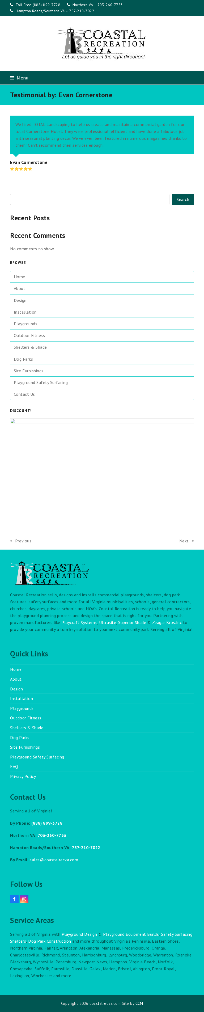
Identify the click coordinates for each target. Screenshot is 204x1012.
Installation (25, 312)
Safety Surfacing (176, 934)
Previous (20, 541)
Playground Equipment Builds (131, 934)
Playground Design (79, 934)
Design (20, 300)
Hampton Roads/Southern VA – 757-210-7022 (55, 11)
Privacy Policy (23, 776)
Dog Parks (23, 359)
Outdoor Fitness (29, 335)
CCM (139, 1003)
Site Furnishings (29, 370)
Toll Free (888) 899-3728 (38, 4)
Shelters (18, 941)
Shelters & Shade (30, 347)
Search (183, 199)
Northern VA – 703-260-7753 (98, 4)
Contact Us (24, 394)
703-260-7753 (52, 835)
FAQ (14, 766)
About (20, 288)
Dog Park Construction (49, 941)
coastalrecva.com (105, 1003)
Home (19, 276)
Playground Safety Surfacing (41, 382)
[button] (19, 78)
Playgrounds (25, 323)
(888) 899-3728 (46, 823)
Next (184, 541)
